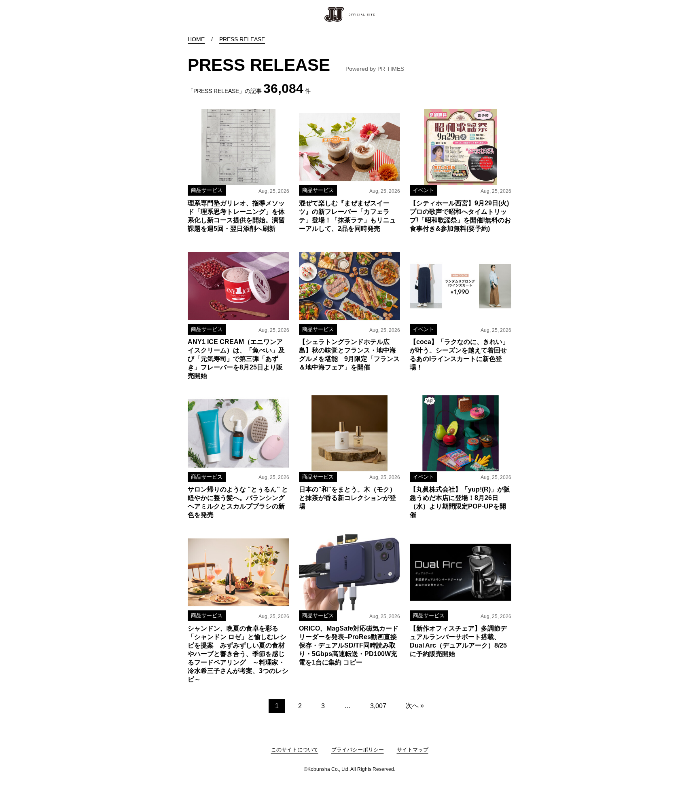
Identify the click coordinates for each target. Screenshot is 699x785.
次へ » (415, 705)
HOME (196, 39)
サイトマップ (412, 750)
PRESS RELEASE (242, 39)
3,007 (378, 706)
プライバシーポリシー (357, 750)
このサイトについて (294, 750)
